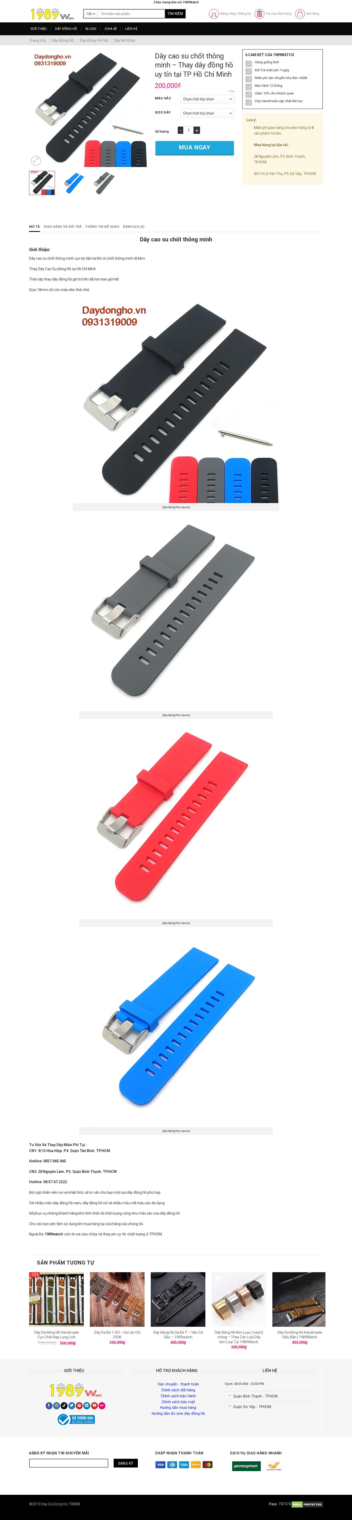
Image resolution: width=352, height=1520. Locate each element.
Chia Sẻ (111, 29)
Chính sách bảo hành (178, 1396)
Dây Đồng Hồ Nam (74, 39)
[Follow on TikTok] (64, 1405)
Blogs (91, 29)
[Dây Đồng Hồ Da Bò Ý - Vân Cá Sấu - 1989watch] (178, 1299)
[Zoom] (36, 161)
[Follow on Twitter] (71, 1405)
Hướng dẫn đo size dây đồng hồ (178, 1413)
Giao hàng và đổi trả (63, 227)
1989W (74, 1504)
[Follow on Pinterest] (79, 1405)
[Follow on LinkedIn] (86, 1405)
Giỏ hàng (312, 13)
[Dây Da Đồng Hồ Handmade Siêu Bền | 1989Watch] (299, 1299)
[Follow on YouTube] (94, 1405)
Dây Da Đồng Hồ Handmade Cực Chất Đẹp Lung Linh (56, 1334)
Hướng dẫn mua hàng (178, 1407)
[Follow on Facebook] (49, 1405)
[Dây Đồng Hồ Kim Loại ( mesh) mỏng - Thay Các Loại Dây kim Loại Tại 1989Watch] (239, 1299)
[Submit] (175, 14)
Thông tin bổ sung (102, 227)
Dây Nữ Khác (125, 40)
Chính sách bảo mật (178, 1402)
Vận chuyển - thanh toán (178, 1384)
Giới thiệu (38, 29)
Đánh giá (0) (134, 227)
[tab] (34, 227)
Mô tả (34, 227)
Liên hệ (131, 29)
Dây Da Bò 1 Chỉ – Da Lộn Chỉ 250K (117, 1334)
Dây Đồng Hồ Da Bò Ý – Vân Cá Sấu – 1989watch (178, 1334)
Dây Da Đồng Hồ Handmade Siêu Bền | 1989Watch (300, 1334)
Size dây (163, 112)
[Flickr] (101, 1405)
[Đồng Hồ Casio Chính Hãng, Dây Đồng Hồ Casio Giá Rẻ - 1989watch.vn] (52, 13)
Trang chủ (37, 40)
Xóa (231, 91)
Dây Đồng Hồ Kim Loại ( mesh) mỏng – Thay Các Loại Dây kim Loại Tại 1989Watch (239, 1337)
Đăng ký (245, 13)
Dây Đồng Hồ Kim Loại (77, 58)
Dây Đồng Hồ (66, 29)
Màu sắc (163, 98)
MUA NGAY (195, 147)
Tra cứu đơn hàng (278, 13)
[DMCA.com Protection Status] (307, 1504)
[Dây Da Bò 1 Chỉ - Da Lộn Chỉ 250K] (117, 1299)
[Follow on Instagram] (56, 1405)
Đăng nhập (228, 13)
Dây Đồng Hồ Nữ (72, 48)
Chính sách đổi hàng (178, 1390)
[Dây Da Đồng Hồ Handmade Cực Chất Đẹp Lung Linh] (56, 1299)
